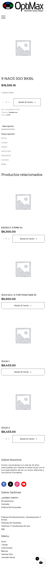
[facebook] (3, 484)
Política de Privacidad (11, 507)
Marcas (4, 551)
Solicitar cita (7, 554)
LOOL (9, 115)
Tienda (4, 545)
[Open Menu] (3, 17)
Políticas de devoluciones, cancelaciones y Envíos (21, 518)
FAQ (3, 529)
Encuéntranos (7, 501)
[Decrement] (3, 102)
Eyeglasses (13, 112)
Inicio (3, 541)
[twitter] (10, 484)
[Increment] (8, 102)
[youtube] (23, 484)
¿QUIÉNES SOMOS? (9, 498)
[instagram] (17, 484)
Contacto (5, 504)
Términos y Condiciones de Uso (15, 514)
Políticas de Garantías (11, 523)
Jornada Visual (8, 557)
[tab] (8, 126)
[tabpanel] (23, 149)
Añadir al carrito (26, 102)
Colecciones (6, 548)
